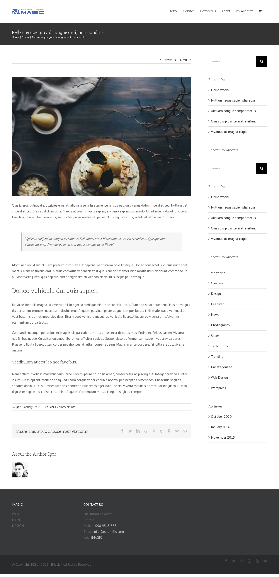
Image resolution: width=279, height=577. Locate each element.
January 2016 (220, 427)
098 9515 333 (106, 525)
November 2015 (223, 437)
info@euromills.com (109, 531)
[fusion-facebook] (226, 561)
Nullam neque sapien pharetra (233, 100)
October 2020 (221, 416)
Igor (18, 407)
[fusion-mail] (241, 561)
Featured (217, 304)
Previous (169, 60)
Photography (220, 325)
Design (216, 293)
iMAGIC (96, 537)
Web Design (219, 377)
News (215, 314)
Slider (50, 407)
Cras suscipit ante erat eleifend (234, 121)
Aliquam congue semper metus (233, 111)
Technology (219, 346)
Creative (217, 283)
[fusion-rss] (257, 561)
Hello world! (220, 90)
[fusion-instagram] (249, 561)
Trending (217, 356)
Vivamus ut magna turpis (229, 131)
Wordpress (218, 388)
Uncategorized (221, 367)
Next (183, 60)
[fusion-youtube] (265, 561)
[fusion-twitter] (234, 561)
